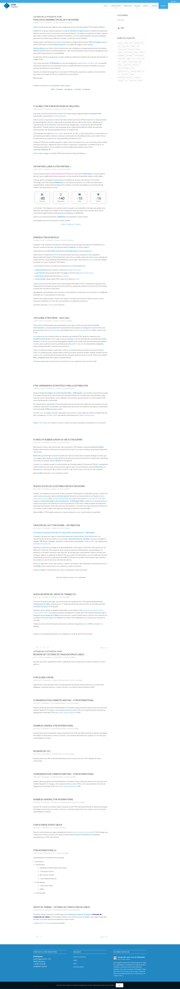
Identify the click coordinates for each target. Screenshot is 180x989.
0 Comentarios (48, 22)
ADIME (55, 255)
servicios (92, 260)
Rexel (62, 498)
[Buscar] (172, 6)
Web (52, 89)
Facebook (70, 224)
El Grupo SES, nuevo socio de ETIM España (131, 957)
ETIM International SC (45, 850)
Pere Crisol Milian (67, 22)
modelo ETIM (127, 65)
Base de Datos (125, 46)
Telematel (120, 80)
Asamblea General (138, 43)
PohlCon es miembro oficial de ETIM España (56, 19)
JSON (140, 61)
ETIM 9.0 (136, 52)
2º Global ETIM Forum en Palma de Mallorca (56, 106)
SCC (119, 74)
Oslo (53, 703)
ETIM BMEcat (121, 55)
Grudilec (102, 498)
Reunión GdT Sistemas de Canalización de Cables (58, 654)
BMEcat (133, 46)
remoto (56, 910)
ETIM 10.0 (142, 52)
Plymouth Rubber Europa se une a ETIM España (57, 439)
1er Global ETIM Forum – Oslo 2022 (51, 318)
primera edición (58, 133)
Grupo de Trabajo (132, 61)
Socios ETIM (125, 74)
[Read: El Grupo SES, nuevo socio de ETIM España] (115, 958)
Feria (133, 58)
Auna (119, 46)
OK (119, 985)
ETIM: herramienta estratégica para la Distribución (60, 385)
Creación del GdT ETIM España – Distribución (56, 525)
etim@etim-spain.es (40, 966)
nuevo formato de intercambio (83, 832)
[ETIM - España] (16, 6)
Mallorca (56, 680)
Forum (138, 58)
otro (101, 624)
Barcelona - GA (57, 802)
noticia (76, 577)
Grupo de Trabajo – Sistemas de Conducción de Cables (61, 907)
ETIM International (64, 680)
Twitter (63, 224)
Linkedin (78, 224)
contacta (51, 305)
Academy (120, 43)
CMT (138, 46)
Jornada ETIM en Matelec (46, 237)
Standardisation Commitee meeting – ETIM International (63, 700)
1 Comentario (46, 169)
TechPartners (137, 77)
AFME (55, 415)
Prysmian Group (87, 273)
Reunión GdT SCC (42, 751)
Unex (78, 279)
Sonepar (66, 276)
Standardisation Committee (125, 77)
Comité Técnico (122, 49)
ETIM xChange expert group (47, 824)
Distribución (131, 49)
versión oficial (132, 80)
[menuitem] (173, 1)
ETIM (125, 52)
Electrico (138, 49)
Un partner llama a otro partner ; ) (52, 166)
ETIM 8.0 (130, 52)
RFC (143, 71)
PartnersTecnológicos (123, 68)
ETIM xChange (121, 58)
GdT (143, 58)
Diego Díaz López (74, 270)
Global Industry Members (67, 713)
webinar (140, 80)
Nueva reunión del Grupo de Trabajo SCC (54, 594)
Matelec (120, 65)
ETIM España (42, 423)
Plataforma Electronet (89, 63)
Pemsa (132, 68)
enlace (41, 413)
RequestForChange (136, 71)
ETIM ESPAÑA (58, 657)
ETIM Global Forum (43, 677)
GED (119, 61)
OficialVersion (135, 65)
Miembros (173, 1)
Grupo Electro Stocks (40, 498)
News (57, 22)
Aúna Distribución (91, 498)
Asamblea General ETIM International (53, 725)
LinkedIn (59, 89)
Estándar (120, 52)
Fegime (101, 496)
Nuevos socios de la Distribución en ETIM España (59, 486)
